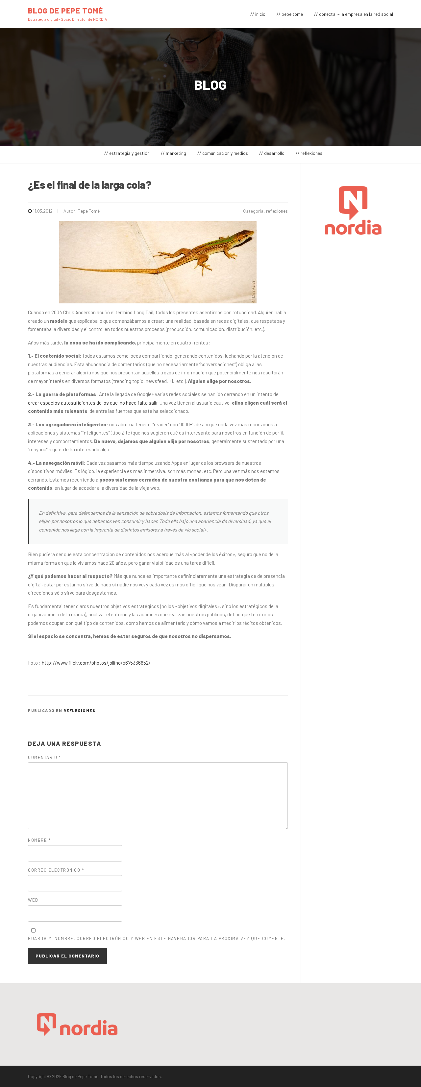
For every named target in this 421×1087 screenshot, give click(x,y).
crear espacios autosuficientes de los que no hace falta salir (93, 403)
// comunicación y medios (222, 153)
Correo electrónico (56, 870)
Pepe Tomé (89, 211)
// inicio (257, 14)
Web (33, 900)
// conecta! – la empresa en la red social (353, 14)
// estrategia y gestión (127, 153)
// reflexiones (309, 153)
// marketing (173, 153)
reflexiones (277, 211)
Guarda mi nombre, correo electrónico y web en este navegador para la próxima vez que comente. (156, 938)
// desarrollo (272, 153)
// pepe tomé (290, 14)
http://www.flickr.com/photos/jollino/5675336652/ (96, 663)
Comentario (44, 757)
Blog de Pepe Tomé (65, 10)
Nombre (39, 840)
